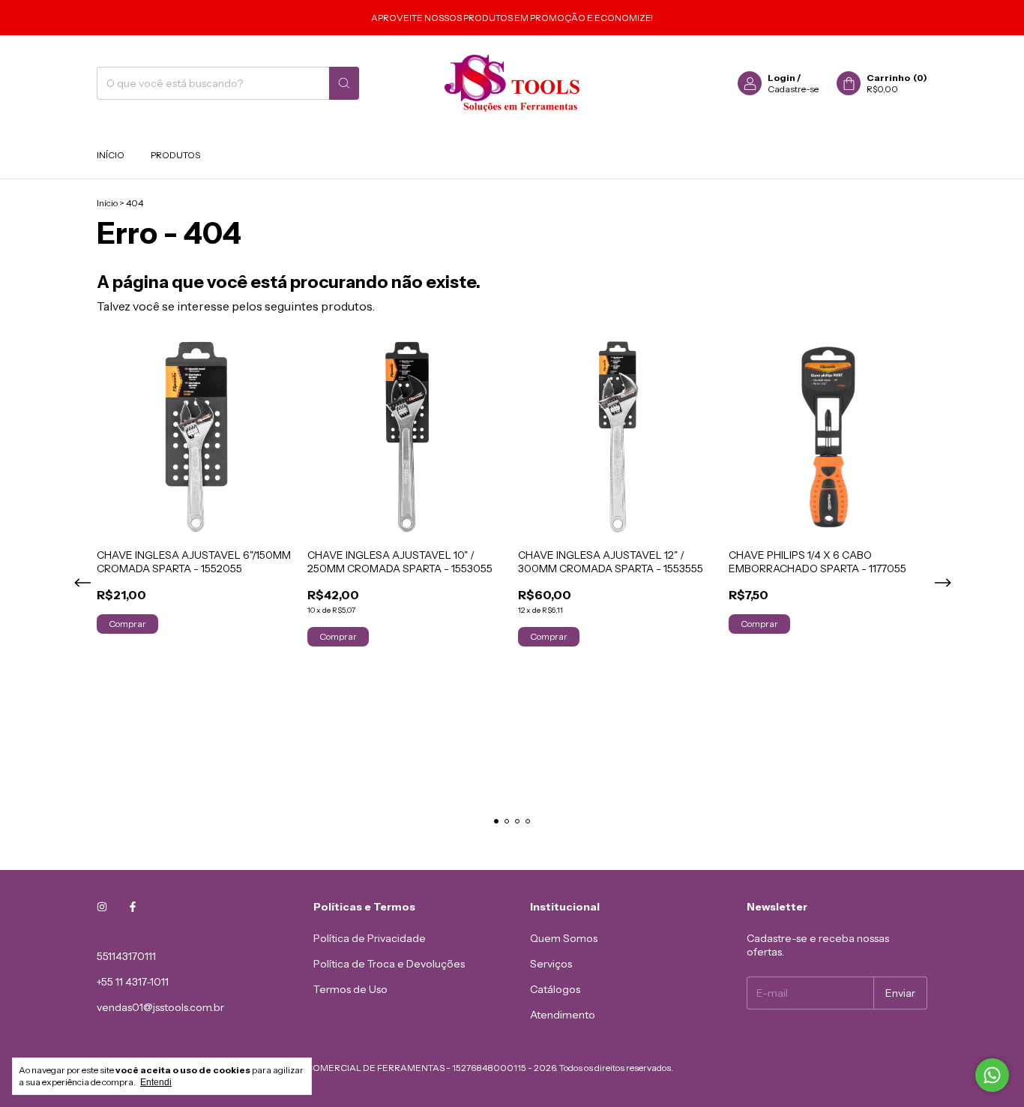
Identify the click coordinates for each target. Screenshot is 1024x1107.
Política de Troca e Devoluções (389, 963)
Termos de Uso (350, 989)
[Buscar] (344, 83)
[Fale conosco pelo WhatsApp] (992, 1075)
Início (110, 154)
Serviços (551, 963)
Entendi (156, 1082)
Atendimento (562, 1015)
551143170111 (126, 956)
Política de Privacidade (369, 938)
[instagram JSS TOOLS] (102, 907)
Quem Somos (563, 938)
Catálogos (555, 989)
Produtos (175, 154)
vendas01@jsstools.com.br (160, 1007)
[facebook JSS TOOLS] (132, 907)
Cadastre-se (793, 88)
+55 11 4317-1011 (133, 981)
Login (781, 77)
